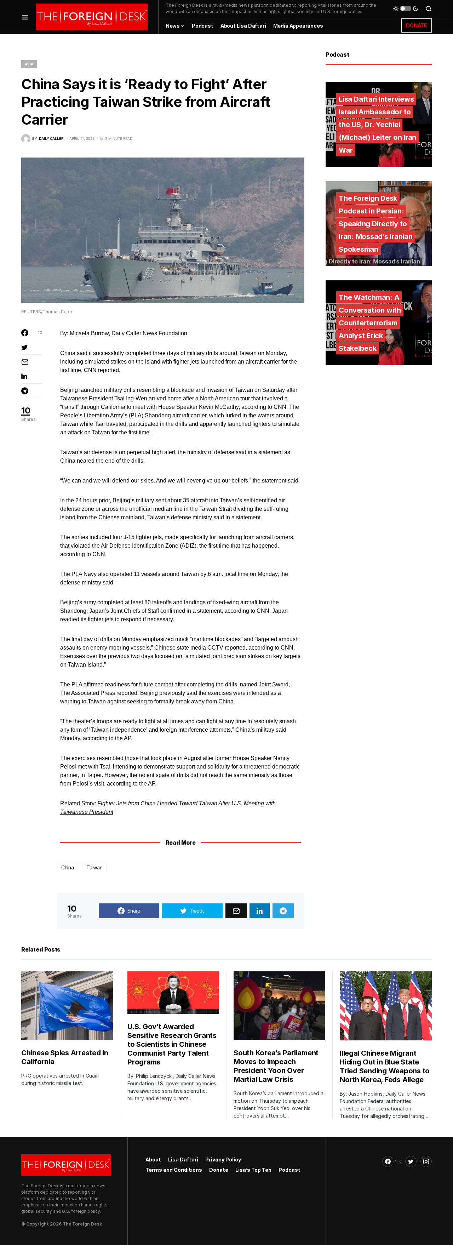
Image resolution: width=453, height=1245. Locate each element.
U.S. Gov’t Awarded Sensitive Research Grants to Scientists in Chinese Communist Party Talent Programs (172, 1044)
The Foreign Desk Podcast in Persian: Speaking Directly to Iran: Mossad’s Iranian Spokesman (376, 223)
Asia (29, 64)
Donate (218, 1170)
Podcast (289, 1170)
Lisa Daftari (183, 1160)
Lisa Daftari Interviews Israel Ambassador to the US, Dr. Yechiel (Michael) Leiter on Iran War (377, 124)
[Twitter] (411, 1161)
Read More (180, 842)
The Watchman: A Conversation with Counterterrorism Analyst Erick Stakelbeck (370, 323)
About (153, 1160)
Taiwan (94, 867)
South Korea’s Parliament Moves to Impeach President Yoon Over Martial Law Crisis (276, 1066)
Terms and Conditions (173, 1170)
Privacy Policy (223, 1160)
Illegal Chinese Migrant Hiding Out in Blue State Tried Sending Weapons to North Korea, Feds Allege (385, 1066)
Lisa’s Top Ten (253, 1170)
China (67, 867)
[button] (25, 17)
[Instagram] (426, 1161)
